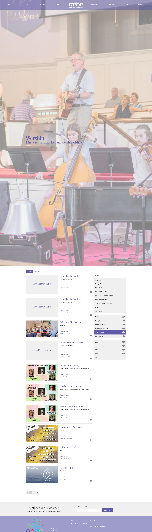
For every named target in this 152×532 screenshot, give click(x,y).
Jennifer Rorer (109, 336)
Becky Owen (109, 321)
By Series (37, 271)
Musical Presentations (102, 299)
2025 (109, 346)
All (96, 358)
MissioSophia (99, 288)
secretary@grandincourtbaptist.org (100, 526)
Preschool (141, 5)
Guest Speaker (109, 332)
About (26, 5)
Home (10, 5)
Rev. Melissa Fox (109, 325)
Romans (97, 307)
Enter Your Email (82, 507)
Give (58, 5)
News (126, 5)
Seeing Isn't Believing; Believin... (104, 295)
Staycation (98, 280)
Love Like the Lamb (101, 292)
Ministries (94, 5)
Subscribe (108, 510)
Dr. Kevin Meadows (109, 317)
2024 (109, 350)
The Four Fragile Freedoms (103, 303)
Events (42, 5)
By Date (29, 271)
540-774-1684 (98, 524)
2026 (109, 342)
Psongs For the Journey (102, 284)
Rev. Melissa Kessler (109, 328)
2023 (109, 354)
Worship (111, 5)
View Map (54, 530)
